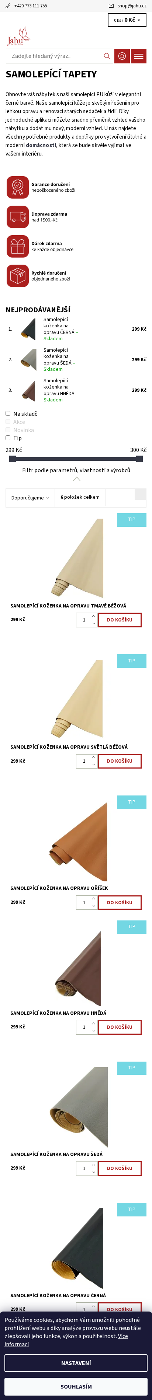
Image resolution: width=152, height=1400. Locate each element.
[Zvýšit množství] (95, 616)
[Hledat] (107, 56)
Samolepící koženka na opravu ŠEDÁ (59, 359)
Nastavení (76, 1363)
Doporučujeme (27, 498)
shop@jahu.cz (132, 6)
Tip (17, 438)
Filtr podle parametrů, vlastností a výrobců (76, 470)
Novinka (23, 430)
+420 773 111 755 (30, 6)
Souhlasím (76, 1387)
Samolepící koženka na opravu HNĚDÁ (61, 390)
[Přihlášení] (122, 56)
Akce (19, 422)
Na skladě (25, 414)
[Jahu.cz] (76, 36)
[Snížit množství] (95, 623)
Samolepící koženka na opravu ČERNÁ (61, 329)
